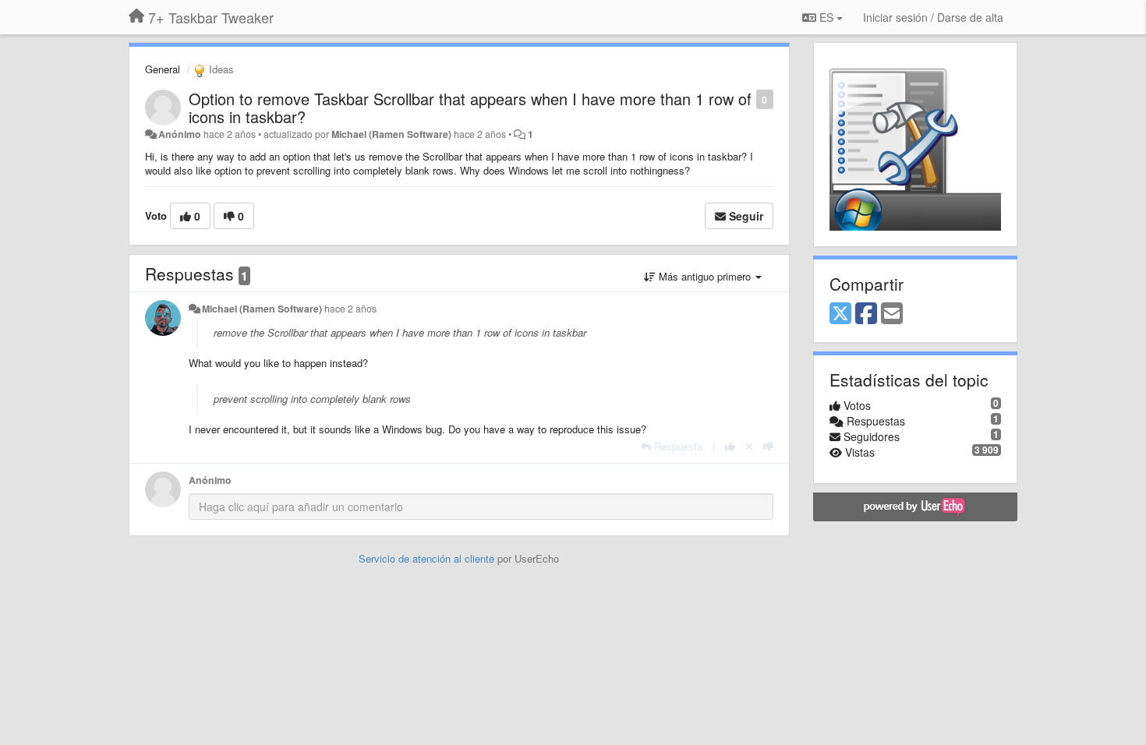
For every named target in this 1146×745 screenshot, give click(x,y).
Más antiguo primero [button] (705, 276)
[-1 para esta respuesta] (768, 446)
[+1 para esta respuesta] (730, 446)
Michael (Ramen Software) (391, 134)
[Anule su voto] (749, 446)
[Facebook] (866, 314)
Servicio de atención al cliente (428, 558)
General (162, 69)
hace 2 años (350, 309)
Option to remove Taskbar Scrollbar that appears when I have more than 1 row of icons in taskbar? (470, 107)
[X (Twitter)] (840, 314)
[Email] (892, 314)
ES (826, 17)
